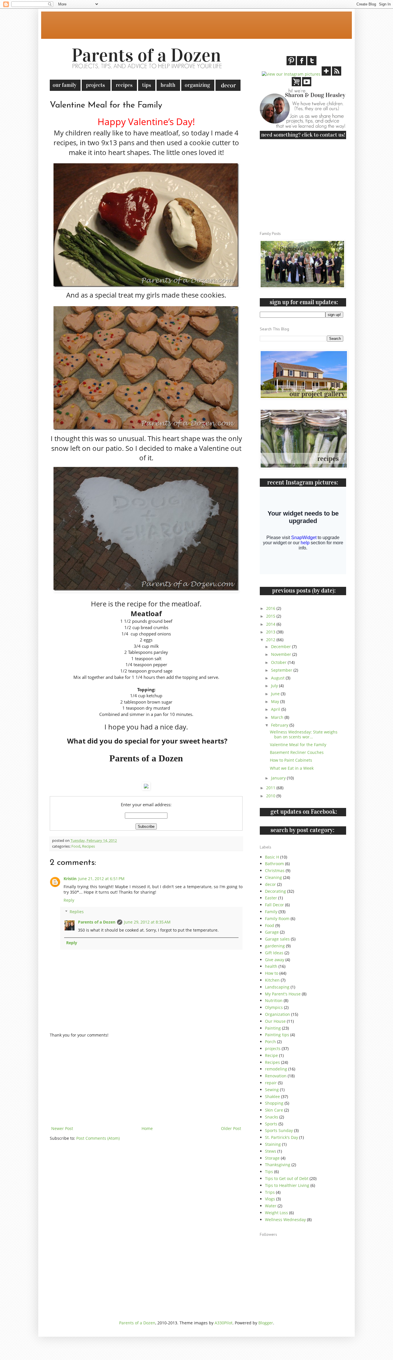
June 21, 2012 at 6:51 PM (101, 878)
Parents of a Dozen (96, 922)
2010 (271, 795)
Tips (269, 1171)
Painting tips (277, 1034)
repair (271, 1082)
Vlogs (270, 1199)
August (278, 678)
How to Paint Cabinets (291, 760)
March (278, 717)
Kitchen (272, 980)
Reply (69, 900)
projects (273, 1048)
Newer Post (62, 1128)
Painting (273, 1028)
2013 (271, 632)
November (281, 654)
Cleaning (273, 877)
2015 (271, 616)
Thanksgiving (277, 1164)
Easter (271, 898)
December (281, 646)
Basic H (272, 857)
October (279, 662)
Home (147, 1128)
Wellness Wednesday (285, 1219)
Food (75, 846)
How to (271, 973)
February (280, 725)
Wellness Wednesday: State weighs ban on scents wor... (303, 734)
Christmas (275, 870)
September (282, 670)
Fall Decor (274, 904)
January (279, 778)
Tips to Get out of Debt (286, 1178)
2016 (271, 608)
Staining (273, 1144)
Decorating (275, 891)
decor (270, 884)
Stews (270, 1151)
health (271, 966)
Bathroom (274, 863)
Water (270, 1205)
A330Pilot (223, 1322)
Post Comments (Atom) (98, 1138)
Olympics (274, 1007)
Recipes (88, 846)
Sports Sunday (279, 1130)
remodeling (276, 1069)
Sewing (272, 1089)
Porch (270, 1041)
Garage (272, 932)
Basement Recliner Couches (297, 752)
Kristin (70, 878)
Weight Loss (276, 1212)
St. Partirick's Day (281, 1137)
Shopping (274, 1103)
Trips (270, 1192)
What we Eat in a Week (292, 768)
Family (271, 911)
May (275, 701)
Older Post (231, 1128)
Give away (274, 959)
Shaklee (272, 1096)
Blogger (265, 1322)
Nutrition (274, 1000)
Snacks (271, 1117)
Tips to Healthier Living (287, 1185)
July (275, 685)
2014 (271, 624)
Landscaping (277, 987)
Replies (77, 911)
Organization (277, 1014)
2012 (271, 639)
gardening (275, 946)
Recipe (271, 1055)
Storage (272, 1158)
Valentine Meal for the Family (298, 744)
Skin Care (274, 1110)
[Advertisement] (154, 24)
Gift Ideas (274, 952)
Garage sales (277, 939)
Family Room (277, 918)
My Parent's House (283, 994)
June (276, 693)
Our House (275, 1021)
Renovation (276, 1076)
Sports (271, 1124)
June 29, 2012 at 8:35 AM (147, 922)
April (276, 709)
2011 (271, 787)
